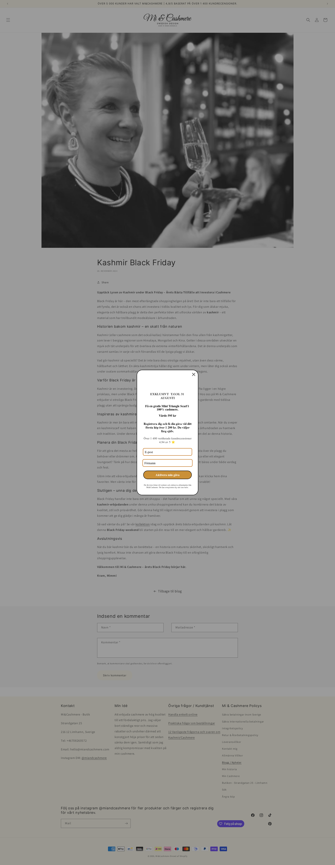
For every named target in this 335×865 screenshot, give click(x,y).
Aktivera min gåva (167, 475)
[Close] (193, 374)
